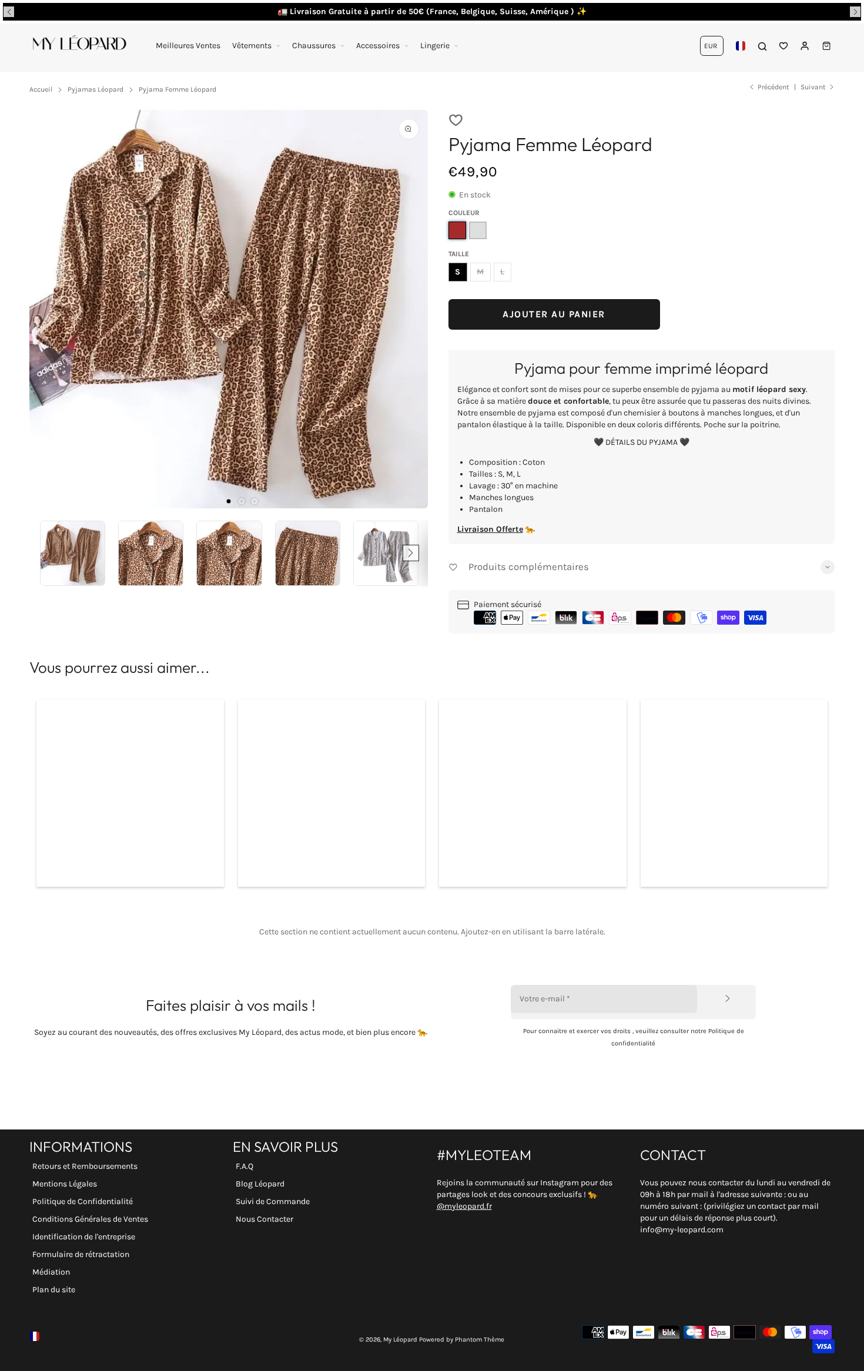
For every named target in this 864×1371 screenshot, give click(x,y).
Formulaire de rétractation (80, 1254)
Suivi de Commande (273, 1201)
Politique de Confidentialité (82, 1201)
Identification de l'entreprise (83, 1237)
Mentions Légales (64, 1184)
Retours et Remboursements (85, 1166)
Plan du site (53, 1290)
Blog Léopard (260, 1184)
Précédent (773, 87)
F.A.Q (244, 1166)
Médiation (51, 1272)
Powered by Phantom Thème (461, 1339)
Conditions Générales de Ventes (90, 1219)
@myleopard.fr (464, 1206)
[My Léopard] (79, 45)
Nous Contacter (264, 1219)
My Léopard (400, 1339)
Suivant (813, 87)
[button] (9, 12)
